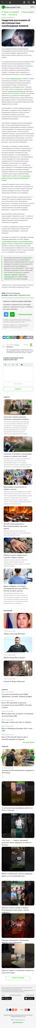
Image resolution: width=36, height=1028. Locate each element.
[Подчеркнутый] (13, 364)
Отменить (18, 389)
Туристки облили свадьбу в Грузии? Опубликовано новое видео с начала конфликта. (15, 909)
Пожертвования (30, 995)
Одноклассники (9, 276)
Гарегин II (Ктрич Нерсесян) (14, 681)
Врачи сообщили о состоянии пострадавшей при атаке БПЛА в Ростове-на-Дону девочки (16, 588)
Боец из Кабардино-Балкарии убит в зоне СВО (17, 729)
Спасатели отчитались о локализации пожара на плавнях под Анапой (18, 455)
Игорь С (17, 345)
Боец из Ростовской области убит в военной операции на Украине (15, 738)
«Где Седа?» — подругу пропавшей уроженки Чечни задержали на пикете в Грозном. (16, 842)
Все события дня (28, 742)
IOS (30, 257)
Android (25, 257)
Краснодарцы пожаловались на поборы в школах (15, 488)
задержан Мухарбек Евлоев (16, 91)
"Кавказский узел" (16, 78)
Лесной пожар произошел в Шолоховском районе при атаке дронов (15, 526)
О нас (3, 995)
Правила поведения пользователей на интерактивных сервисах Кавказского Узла (18, 1015)
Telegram (22, 266)
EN (6, 2)
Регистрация (18, 384)
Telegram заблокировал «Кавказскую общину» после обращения (15, 941)
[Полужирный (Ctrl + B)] (5, 364)
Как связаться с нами (15, 995)
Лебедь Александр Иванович (14, 633)
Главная (4, 14)
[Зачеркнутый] (17, 364)
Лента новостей (12, 14)
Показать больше (18, 978)
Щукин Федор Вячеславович (14, 657)
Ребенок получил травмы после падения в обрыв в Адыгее (15, 556)
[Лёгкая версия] (10, 2)
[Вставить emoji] (22, 364)
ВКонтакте (22, 274)
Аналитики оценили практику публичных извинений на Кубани (16, 418)
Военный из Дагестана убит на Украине (16, 722)
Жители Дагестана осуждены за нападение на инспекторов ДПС (17, 714)
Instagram (14, 274)
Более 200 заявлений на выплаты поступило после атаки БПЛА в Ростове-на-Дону (17, 704)
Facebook (7, 274)
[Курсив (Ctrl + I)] (9, 364)
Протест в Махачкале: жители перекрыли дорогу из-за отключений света (17, 874)
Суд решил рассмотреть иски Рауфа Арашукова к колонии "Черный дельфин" (17, 695)
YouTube (24, 279)
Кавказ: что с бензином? (11, 12)
